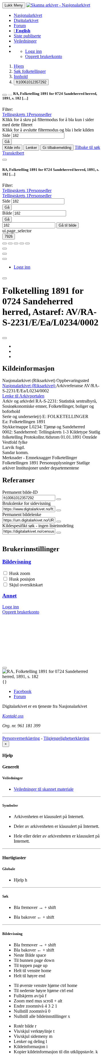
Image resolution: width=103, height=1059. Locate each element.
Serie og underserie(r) (21, 416)
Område (89, 437)
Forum (20, 25)
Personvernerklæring (21, 738)
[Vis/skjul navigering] (4, 160)
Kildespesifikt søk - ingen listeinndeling (38, 525)
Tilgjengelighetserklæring (66, 738)
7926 (9, 236)
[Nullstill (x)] (27, 243)
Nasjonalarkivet (28, 15)
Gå (7, 141)
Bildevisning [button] (16, 562)
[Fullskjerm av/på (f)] (4, 248)
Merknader (12, 457)
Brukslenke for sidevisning (26, 503)
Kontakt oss (12, 716)
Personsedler (40, 114)
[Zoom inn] (4, 243)
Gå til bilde (67, 225)
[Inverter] (21, 243)
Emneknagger (38, 457)
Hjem (19, 66)
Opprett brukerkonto (43, 56)
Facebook (22, 691)
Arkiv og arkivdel (18, 401)
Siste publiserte (27, 35)
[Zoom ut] (10, 243)
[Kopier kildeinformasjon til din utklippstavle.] (4, 254)
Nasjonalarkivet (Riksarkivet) (28, 380)
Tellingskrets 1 (15, 114)
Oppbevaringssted (72, 380)
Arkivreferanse (69, 385)
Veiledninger (25, 41)
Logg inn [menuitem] (22, 267)
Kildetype (79, 431)
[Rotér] (16, 243)
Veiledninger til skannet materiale (44, 789)
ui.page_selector (16, 230)
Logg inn (33, 51)
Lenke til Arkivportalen (23, 395)
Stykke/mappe (15, 426)
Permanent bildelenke (21, 514)
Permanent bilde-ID (20, 492)
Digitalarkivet (26, 20)
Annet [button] (9, 596)
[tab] (51, 562)
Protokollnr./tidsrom (42, 437)
